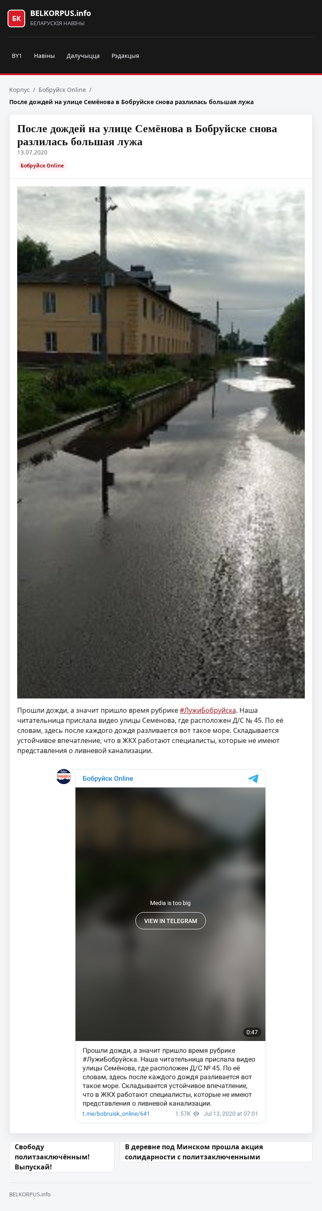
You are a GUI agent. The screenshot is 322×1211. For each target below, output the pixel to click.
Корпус (19, 90)
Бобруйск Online (62, 90)
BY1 (17, 56)
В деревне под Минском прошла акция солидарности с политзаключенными (194, 1151)
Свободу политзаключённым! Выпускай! (52, 1157)
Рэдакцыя (125, 56)
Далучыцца (83, 56)
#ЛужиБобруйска (208, 710)
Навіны (44, 56)
